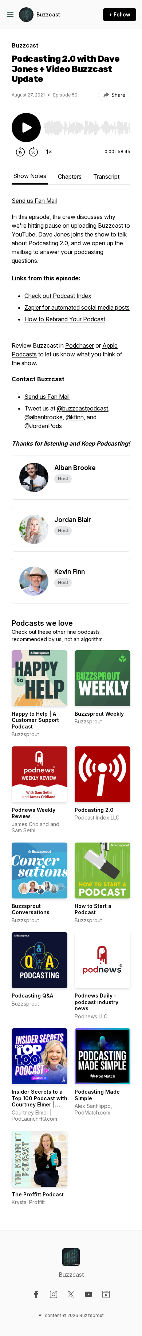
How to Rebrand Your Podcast (64, 319)
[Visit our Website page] (106, 1294)
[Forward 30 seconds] (33, 152)
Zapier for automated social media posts (77, 307)
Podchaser (79, 345)
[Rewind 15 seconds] (20, 152)
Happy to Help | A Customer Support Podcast (35, 720)
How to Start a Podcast (93, 909)
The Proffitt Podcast (38, 1194)
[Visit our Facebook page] (36, 1294)
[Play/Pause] (26, 127)
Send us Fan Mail (34, 200)
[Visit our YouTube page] (88, 1294)
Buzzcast (48, 14)
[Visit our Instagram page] (53, 1294)
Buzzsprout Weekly (99, 714)
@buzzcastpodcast (82, 408)
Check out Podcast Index (57, 295)
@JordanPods (43, 425)
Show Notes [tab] (29, 175)
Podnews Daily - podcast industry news (96, 1001)
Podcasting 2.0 (94, 810)
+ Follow (119, 14)
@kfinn (75, 417)
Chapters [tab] (70, 176)
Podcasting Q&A (32, 995)
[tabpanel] (71, 325)
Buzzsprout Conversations (31, 909)
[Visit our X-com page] (71, 1294)
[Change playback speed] (49, 152)
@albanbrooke (43, 417)
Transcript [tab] (106, 176)
